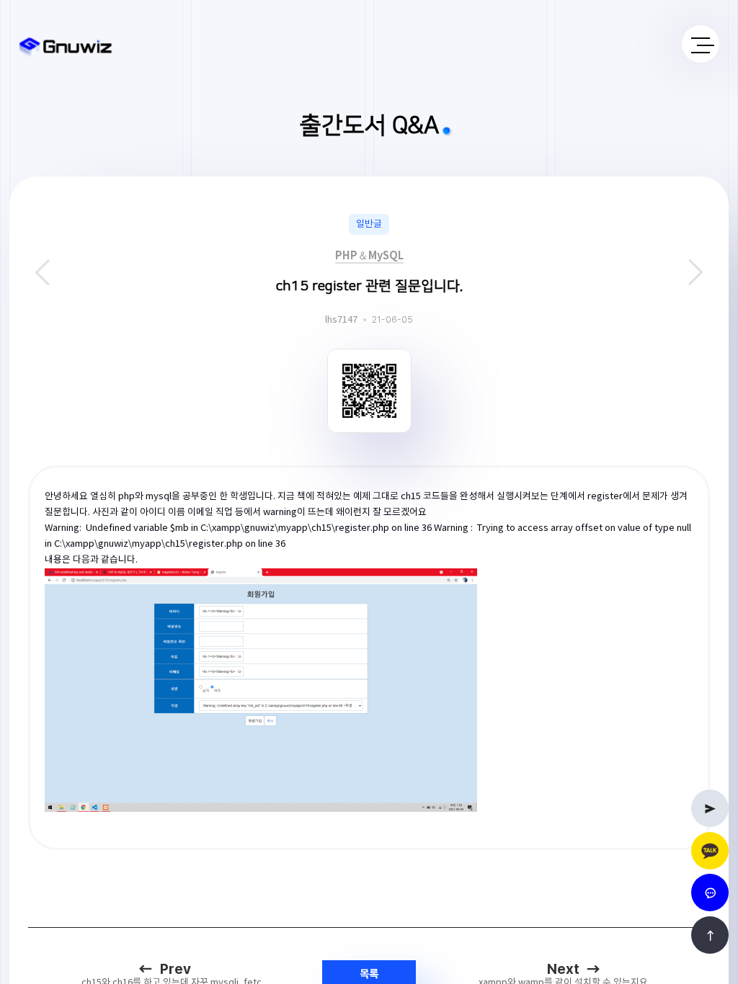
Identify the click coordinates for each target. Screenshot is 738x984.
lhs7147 (341, 320)
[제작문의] (710, 808)
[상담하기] (710, 850)
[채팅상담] (710, 892)
